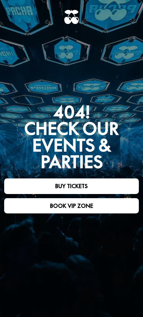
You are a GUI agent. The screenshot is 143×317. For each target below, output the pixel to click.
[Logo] (71, 17)
